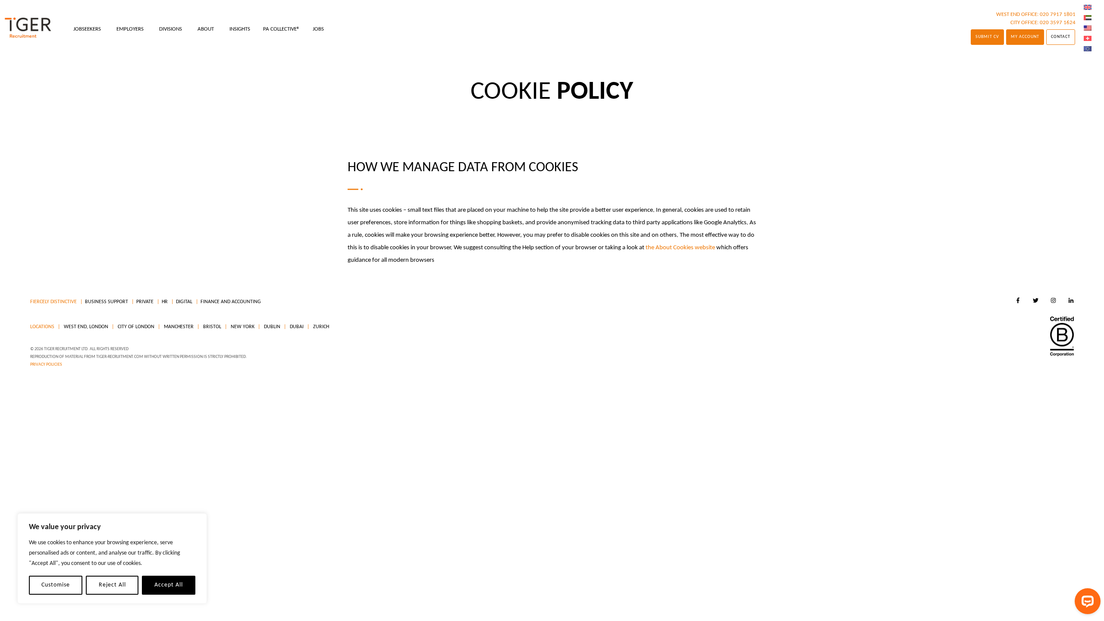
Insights (239, 29)
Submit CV (987, 36)
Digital (184, 301)
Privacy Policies (46, 364)
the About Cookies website (680, 248)
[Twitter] (1035, 301)
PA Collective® (281, 29)
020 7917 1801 (1058, 14)
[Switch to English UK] (1087, 7)
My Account (1025, 36)
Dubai (296, 326)
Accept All (168, 585)
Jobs (318, 29)
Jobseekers (87, 29)
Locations (42, 326)
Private (145, 301)
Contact (1060, 36)
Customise (55, 585)
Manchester (178, 326)
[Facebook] (1018, 301)
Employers (130, 29)
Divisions (170, 29)
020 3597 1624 (1058, 22)
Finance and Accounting (231, 301)
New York (241, 326)
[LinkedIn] (1071, 301)
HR (165, 301)
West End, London (85, 326)
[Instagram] (1053, 301)
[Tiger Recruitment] (28, 28)
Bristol (211, 326)
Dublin (271, 326)
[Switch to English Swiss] (1087, 38)
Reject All (112, 585)
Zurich (320, 326)
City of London (135, 326)
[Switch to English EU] (1087, 49)
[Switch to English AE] (1087, 18)
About (206, 29)
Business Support (106, 301)
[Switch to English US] (1087, 28)
